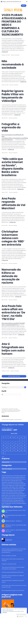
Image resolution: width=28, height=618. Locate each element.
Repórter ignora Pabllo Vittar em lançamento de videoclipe (13, 96)
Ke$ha (14, 488)
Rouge (15, 500)
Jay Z (13, 485)
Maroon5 (10, 493)
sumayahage (8, 510)
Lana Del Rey (21, 490)
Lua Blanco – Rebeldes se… (16, 521)
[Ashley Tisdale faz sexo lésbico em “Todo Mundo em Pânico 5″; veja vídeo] (8, 605)
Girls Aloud (20, 483)
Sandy (18, 500)
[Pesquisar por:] (14, 387)
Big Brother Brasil (21, 477)
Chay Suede (10, 482)
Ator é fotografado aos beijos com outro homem (13, 349)
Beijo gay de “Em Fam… (10, 525)
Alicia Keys (7, 475)
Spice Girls (19, 501)
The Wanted (19, 503)
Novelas (9, 496)
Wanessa (24, 503)
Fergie (16, 483)
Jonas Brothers (5, 487)
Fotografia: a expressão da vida (11, 127)
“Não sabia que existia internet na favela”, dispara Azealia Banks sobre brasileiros (12, 167)
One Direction (19, 496)
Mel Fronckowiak (17, 493)
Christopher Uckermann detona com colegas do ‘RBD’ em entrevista (13, 238)
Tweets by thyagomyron (7, 428)
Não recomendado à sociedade (13, 64)
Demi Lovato (11, 483)
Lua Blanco (15, 492)
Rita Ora (12, 500)
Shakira (7, 501)
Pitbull (19, 498)
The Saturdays (7, 503)
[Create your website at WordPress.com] (14, 1)
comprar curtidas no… (10, 530)
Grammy (4, 485)
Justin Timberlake (19, 487)
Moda (12, 495)
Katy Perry (10, 488)
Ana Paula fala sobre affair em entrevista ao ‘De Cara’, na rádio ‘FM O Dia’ (13, 312)
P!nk (24, 496)
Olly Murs (13, 496)
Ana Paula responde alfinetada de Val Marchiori (13, 203)
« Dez (3, 456)
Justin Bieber (12, 487)
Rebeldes (4, 500)
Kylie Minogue (9, 490)
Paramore (4, 498)
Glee (24, 483)
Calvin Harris (7, 480)
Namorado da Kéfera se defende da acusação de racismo (11, 276)
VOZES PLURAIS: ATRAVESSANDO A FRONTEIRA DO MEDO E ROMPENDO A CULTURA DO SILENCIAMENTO (14, 550)
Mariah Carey (5, 493)
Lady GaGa (15, 490)
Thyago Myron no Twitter (13, 424)
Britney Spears (19, 479)
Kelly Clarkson (19, 488)
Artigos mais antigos (14, 376)
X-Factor (8, 505)
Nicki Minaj (20, 495)
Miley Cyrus (8, 495)
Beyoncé (14, 477)
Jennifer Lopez (18, 485)
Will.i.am (4, 505)
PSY (22, 498)
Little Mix (10, 492)
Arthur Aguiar (20, 475)
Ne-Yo (15, 495)
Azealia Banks (8, 477)
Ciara (7, 483)
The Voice (13, 503)
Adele (3, 475)
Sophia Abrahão (12, 501)
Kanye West (4, 488)
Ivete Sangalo (9, 485)
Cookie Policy (4, 612)
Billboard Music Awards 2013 (9, 479)
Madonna (20, 492)
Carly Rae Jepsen (15, 480)
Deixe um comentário (15, 55)
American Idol (13, 475)
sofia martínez (8, 515)
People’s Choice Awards (12, 498)
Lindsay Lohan (5, 492)
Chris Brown (16, 482)
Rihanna (8, 500)
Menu (23, 5)
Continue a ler (5, 51)
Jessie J (23, 485)
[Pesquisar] (25, 387)
